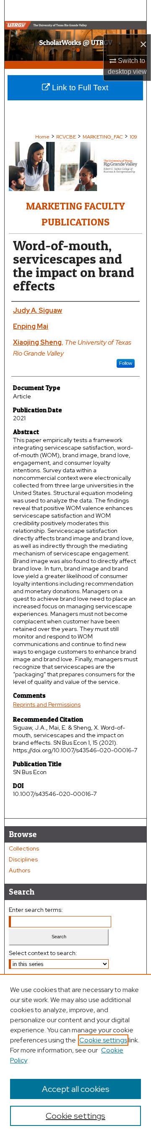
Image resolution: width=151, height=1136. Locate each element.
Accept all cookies (75, 1089)
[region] (75, 1055)
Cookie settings (103, 1040)
